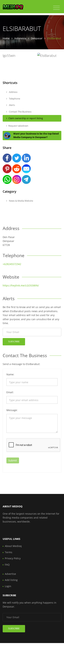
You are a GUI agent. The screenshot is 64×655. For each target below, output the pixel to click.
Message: (12, 410)
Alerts (11, 105)
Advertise (10, 574)
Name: (10, 374)
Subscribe (14, 341)
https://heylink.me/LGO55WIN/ (21, 285)
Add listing (11, 580)
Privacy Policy (13, 558)
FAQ (7, 564)
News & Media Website (20, 200)
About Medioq (13, 546)
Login (8, 586)
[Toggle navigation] (56, 8)
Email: (10, 392)
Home (6, 38)
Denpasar (36, 38)
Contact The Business (19, 111)
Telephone (14, 98)
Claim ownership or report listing (25, 118)
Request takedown (18, 125)
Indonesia (20, 38)
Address (12, 92)
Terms (8, 552)
